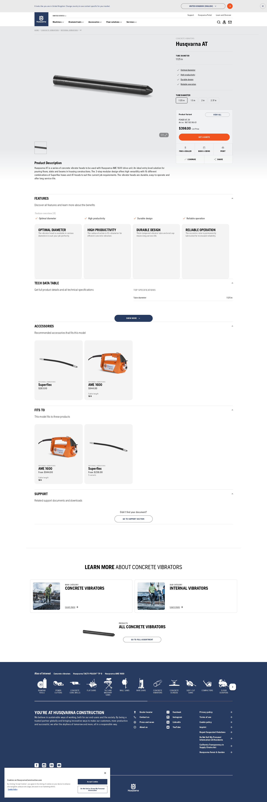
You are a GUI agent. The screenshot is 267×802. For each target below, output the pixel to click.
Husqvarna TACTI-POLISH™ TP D (87, 673)
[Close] (105, 773)
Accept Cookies (92, 782)
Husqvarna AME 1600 (114, 673)
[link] (41, 19)
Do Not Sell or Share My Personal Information (92, 789)
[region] (57, 782)
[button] (133, 518)
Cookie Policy (12, 789)
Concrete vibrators (62, 673)
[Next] (232, 687)
